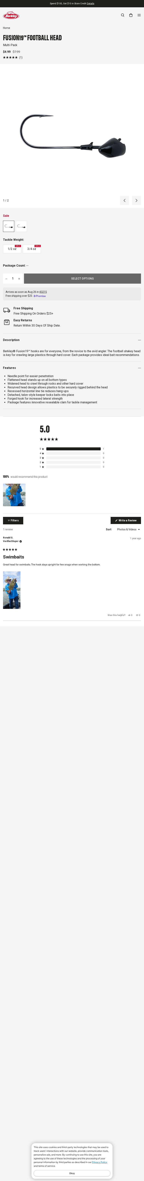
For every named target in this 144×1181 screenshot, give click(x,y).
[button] (12, 57)
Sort (109, 529)
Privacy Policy (99, 1162)
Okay (72, 1173)
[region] (14, 495)
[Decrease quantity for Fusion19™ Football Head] (6, 278)
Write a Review (129, 521)
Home (6, 27)
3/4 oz (33, 248)
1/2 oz (14, 248)
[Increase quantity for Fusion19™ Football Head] (19, 278)
